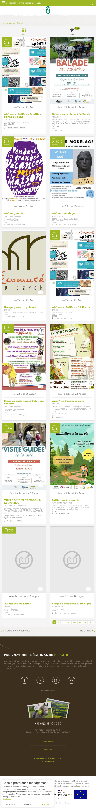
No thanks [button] (10, 804)
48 (80, 622)
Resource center (8, 3)
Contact (48, 750)
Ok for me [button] (45, 804)
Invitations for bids (27, 3)
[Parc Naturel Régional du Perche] (48, 10)
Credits (58, 803)
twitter (40, 680)
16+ (68, 622)
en (92, 4)
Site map (68, 803)
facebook (24, 680)
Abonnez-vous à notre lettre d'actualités (48, 760)
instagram (55, 680)
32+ (74, 622)
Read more (6, 799)
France (65, 794)
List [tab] (24, 35)
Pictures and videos (48, 690)
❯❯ (90, 622)
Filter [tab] (72, 35)
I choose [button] (28, 804)
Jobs (39, 3)
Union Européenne (80, 794)
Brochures (48, 741)
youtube (71, 680)
